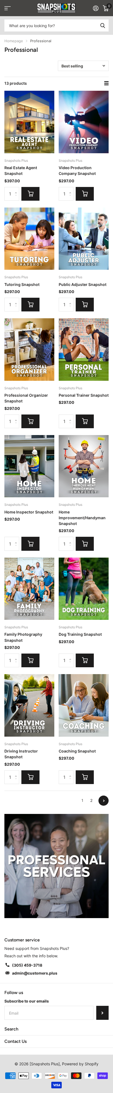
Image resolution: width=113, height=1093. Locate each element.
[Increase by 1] (17, 189)
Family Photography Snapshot (23, 637)
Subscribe (102, 1013)
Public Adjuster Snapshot (82, 284)
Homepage (13, 41)
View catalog (7, 8)
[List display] (106, 83)
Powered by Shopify (80, 1063)
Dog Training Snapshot (80, 634)
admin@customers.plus (34, 973)
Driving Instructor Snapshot (21, 754)
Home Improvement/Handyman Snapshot (82, 518)
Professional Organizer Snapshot (26, 398)
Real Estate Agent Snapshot (20, 170)
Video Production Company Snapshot (77, 170)
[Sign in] (95, 8)
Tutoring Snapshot (21, 284)
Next (103, 801)
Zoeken (103, 25)
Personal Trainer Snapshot (84, 395)
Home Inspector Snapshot (28, 512)
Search (11, 1029)
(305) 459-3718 (27, 965)
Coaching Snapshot (77, 751)
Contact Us (15, 1041)
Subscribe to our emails (26, 1001)
